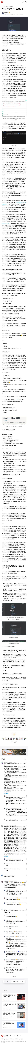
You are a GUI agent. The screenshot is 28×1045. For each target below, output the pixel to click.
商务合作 (12, 1039)
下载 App (3, 1039)
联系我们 (7, 1039)
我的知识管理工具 (5, 223)
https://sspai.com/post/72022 (12, 962)
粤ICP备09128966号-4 (20, 1041)
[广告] (14, 751)
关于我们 (16, 1039)
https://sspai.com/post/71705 (13, 894)
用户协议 (21, 1039)
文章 (17, 399)
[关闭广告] (25, 749)
